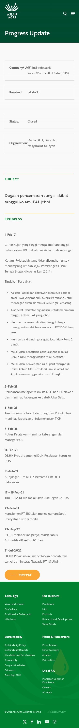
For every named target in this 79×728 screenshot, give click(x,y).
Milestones (10, 619)
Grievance (10, 670)
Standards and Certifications (19, 655)
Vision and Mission (14, 604)
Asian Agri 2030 (13, 675)
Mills (44, 609)
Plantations (48, 604)
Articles (46, 655)
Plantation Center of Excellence (53, 680)
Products (47, 614)
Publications (48, 660)
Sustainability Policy (15, 645)
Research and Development (57, 619)
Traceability (11, 660)
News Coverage (50, 650)
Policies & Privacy (56, 711)
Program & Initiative (15, 665)
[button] (73, 14)
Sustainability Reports (16, 650)
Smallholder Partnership (18, 614)
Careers (46, 687)
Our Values (11, 609)
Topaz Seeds (49, 624)
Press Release (49, 645)
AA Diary (47, 692)
